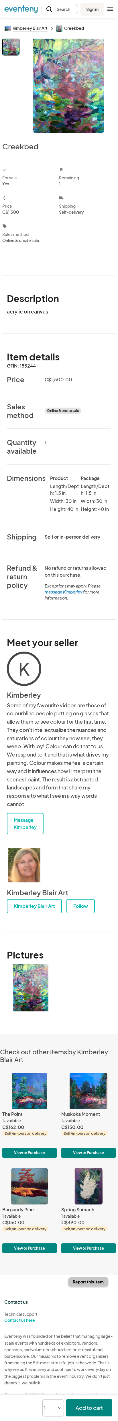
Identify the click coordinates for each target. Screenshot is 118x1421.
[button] (60, 9)
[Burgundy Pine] (29, 1210)
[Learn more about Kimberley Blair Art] (24, 865)
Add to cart (89, 1407)
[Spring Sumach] (88, 1210)
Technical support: (21, 1317)
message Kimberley (63, 591)
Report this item (88, 1281)
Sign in (92, 9)
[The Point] (29, 1115)
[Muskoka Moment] (88, 1115)
